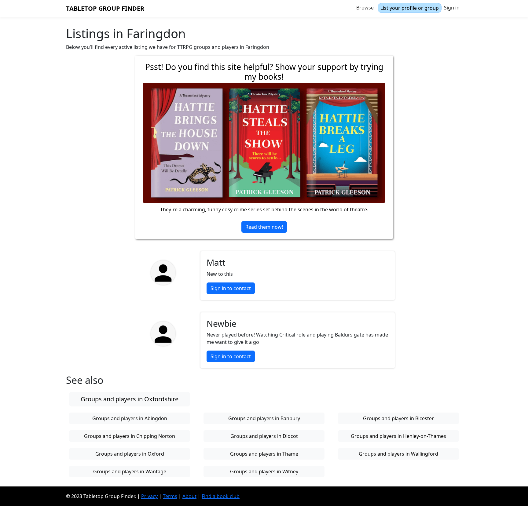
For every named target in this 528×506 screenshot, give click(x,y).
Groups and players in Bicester (398, 418)
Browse (365, 7)
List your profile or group (409, 8)
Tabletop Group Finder (105, 8)
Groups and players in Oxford (129, 453)
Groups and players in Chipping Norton (129, 436)
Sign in (452, 7)
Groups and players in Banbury (264, 418)
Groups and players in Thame (264, 453)
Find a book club (221, 496)
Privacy (149, 496)
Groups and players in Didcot (264, 436)
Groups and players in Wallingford (398, 453)
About (189, 496)
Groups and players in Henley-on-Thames (398, 436)
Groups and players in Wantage (129, 471)
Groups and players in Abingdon (129, 418)
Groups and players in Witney (264, 471)
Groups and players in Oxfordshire (129, 399)
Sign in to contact (231, 288)
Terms (170, 496)
